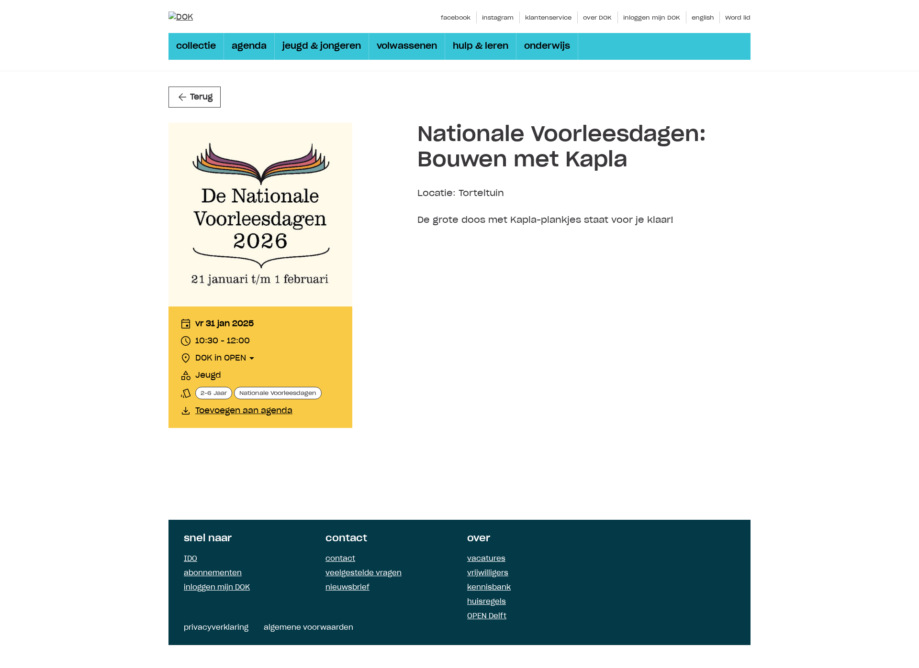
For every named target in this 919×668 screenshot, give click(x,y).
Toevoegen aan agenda (243, 411)
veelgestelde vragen (363, 573)
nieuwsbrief (347, 587)
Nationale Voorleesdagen (277, 393)
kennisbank (489, 587)
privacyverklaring (216, 627)
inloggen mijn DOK (651, 18)
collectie (196, 46)
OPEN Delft (486, 616)
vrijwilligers (487, 573)
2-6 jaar (214, 393)
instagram (498, 18)
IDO (190, 559)
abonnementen (213, 573)
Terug (201, 97)
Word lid (738, 18)
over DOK (597, 18)
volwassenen (407, 46)
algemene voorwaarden (308, 627)
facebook (456, 18)
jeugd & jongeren (321, 46)
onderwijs (547, 46)
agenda (249, 46)
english (703, 18)
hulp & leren (480, 46)
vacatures (486, 559)
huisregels (486, 602)
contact (340, 559)
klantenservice (548, 18)
